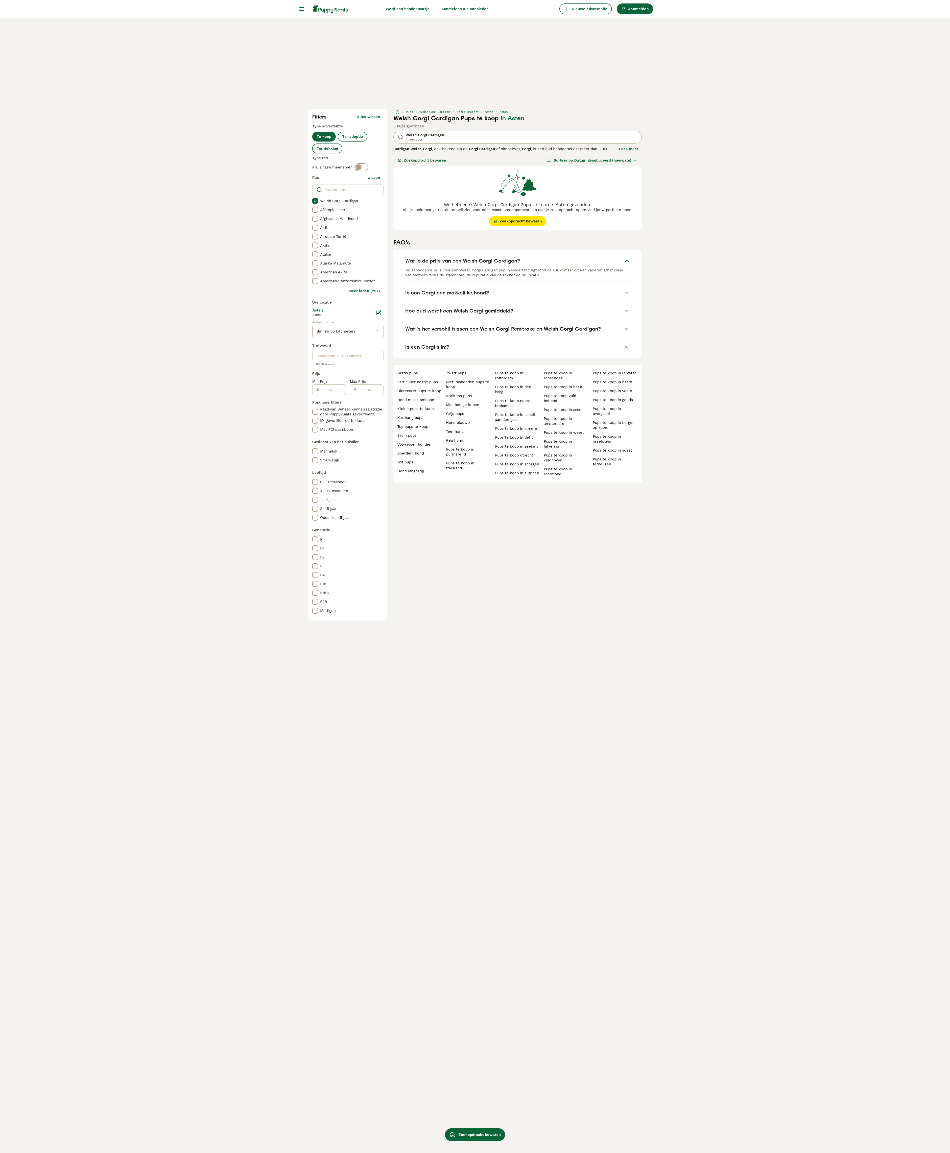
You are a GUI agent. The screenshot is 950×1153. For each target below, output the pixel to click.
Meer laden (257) (364, 291)
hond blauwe (458, 422)
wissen (373, 177)
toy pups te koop (412, 426)
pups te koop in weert (564, 432)
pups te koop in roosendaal (558, 375)
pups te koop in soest (612, 450)
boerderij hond (410, 453)
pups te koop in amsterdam (558, 421)
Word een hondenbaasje (407, 9)
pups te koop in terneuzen (607, 461)
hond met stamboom (416, 400)
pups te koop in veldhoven (558, 457)
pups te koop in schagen (517, 464)
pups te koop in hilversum (558, 444)
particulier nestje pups (417, 382)
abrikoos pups (459, 396)
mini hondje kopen (462, 405)
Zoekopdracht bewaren (425, 160)
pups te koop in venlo (612, 391)
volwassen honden (414, 444)
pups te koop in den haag (513, 389)
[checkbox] (315, 201)
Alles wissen (368, 117)
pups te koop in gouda (613, 400)
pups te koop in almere (516, 428)
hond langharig (410, 471)
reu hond (454, 440)
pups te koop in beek (563, 387)
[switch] (361, 167)
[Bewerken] (378, 313)
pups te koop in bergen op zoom (614, 425)
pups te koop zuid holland (560, 398)
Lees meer (628, 149)
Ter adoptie (352, 136)
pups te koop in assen (564, 410)
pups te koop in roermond (558, 471)
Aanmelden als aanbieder (464, 9)
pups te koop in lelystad (615, 373)
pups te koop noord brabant (512, 403)
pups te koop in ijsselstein (607, 439)
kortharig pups (410, 417)
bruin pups (407, 435)
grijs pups (455, 413)
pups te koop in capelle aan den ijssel (516, 417)
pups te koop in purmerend (460, 451)
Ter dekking (327, 148)
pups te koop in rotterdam (509, 375)
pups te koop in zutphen (517, 473)
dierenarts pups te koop (419, 391)
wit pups (405, 462)
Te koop (324, 136)
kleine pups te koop (415, 409)
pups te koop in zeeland (517, 446)
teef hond (455, 431)
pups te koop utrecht (514, 455)
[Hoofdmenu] (302, 9)
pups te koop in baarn (612, 382)
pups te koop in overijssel (607, 411)
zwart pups (456, 373)
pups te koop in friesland (460, 465)
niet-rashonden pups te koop (467, 384)
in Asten (512, 118)
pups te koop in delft (514, 437)
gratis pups (407, 373)
